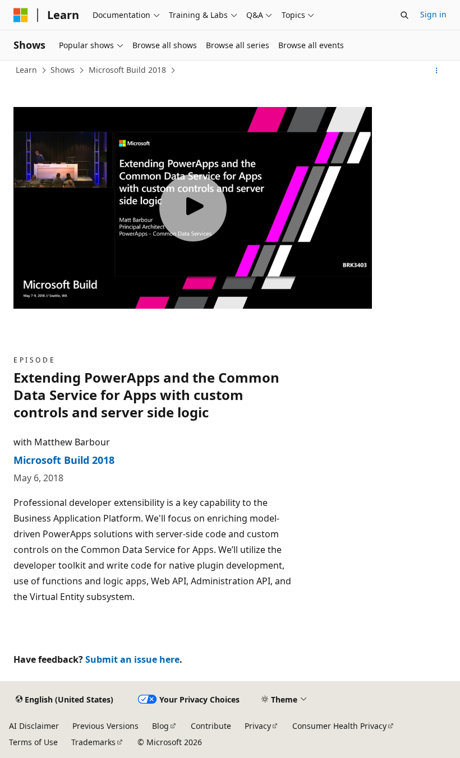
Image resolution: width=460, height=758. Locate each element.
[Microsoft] (20, 15)
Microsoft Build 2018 (127, 69)
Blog (160, 725)
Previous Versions (105, 725)
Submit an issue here (132, 659)
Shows (62, 69)
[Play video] (193, 207)
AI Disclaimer (34, 725)
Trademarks (93, 742)
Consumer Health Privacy (339, 725)
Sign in (433, 14)
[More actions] (437, 71)
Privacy (258, 725)
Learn (26, 69)
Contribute (211, 725)
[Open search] (404, 15)
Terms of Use (33, 742)
